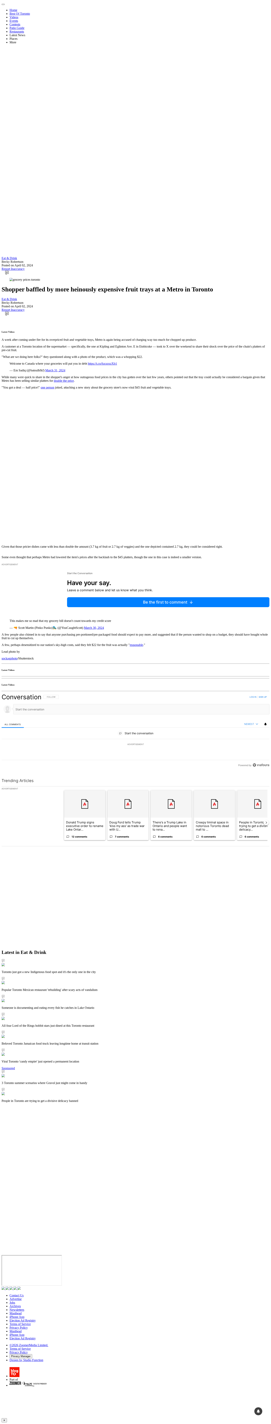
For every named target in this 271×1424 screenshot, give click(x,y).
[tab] (13, 724)
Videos (14, 17)
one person (47, 387)
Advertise (16, 1299)
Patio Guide (17, 28)
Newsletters (17, 1309)
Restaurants (17, 31)
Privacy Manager (21, 1356)
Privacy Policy (19, 1327)
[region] (135, 731)
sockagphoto (9, 658)
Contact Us (17, 1295)
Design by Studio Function (26, 1360)
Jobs (12, 1302)
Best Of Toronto (20, 13)
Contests (15, 24)
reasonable (136, 645)
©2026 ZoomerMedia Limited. (29, 1345)
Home (13, 10)
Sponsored (8, 1068)
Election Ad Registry (23, 1320)
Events (14, 20)
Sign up (263, 697)
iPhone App (17, 1317)
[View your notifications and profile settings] (265, 724)
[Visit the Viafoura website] (261, 765)
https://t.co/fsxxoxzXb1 (102, 363)
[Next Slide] (266, 822)
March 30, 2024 (94, 627)
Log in (253, 697)
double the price (64, 380)
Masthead (16, 1313)
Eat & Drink (9, 258)
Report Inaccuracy (13, 269)
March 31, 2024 (55, 370)
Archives (15, 1306)
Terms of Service (20, 1324)
